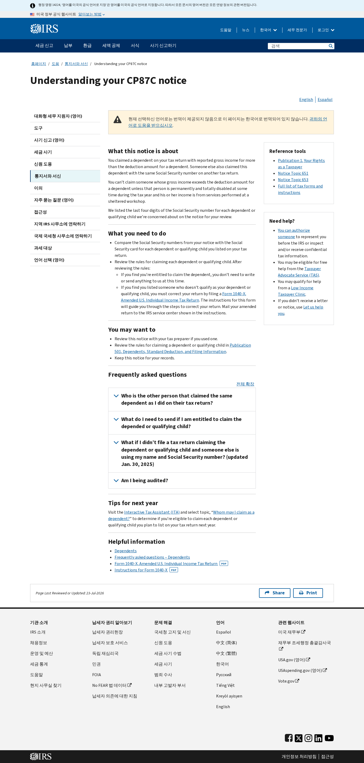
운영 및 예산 (41, 653)
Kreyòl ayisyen (229, 696)
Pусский (223, 674)
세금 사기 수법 (167, 653)
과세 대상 (43, 248)
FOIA (96, 674)
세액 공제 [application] (111, 45)
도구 (38, 128)
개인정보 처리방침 (299, 756)
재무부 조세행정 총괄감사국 (304, 643)
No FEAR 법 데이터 (109, 685)
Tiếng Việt (225, 685)
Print (311, 593)
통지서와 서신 (76, 63)
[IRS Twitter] (299, 737)
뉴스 (245, 30)
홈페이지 (38, 63)
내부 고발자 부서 (170, 685)
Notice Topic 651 (293, 173)
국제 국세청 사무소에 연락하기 (63, 236)
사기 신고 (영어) (49, 140)
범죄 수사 (163, 674)
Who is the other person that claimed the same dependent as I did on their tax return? (176, 399)
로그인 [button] (324, 30)
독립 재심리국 (105, 653)
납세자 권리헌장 (107, 632)
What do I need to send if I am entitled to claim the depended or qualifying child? (181, 423)
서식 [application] (135, 45)
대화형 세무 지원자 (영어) (58, 116)
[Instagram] (308, 737)
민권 (96, 664)
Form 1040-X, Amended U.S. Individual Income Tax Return (171, 563)
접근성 (40, 212)
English (306, 99)
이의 (38, 188)
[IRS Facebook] (289, 737)
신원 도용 (43, 164)
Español (325, 99)
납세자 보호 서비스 (110, 643)
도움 (55, 63)
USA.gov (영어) (291, 660)
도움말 (225, 30)
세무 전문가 (297, 30)
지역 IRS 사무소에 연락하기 (60, 224)
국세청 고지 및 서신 (172, 632)
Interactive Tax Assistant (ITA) (152, 512)
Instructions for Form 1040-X (145, 570)
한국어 (266, 30)
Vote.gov (286, 681)
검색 (330, 46)
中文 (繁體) (226, 653)
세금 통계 (39, 664)
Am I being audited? (144, 480)
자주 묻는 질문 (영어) (54, 200)
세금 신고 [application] (44, 45)
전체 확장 (245, 384)
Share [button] (279, 593)
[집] (44, 26)
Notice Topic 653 (293, 179)
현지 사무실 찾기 (46, 685)
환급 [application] (87, 45)
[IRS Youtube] (329, 737)
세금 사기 (43, 152)
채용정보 (38, 643)
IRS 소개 (38, 632)
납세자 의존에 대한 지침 (114, 696)
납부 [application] (68, 45)
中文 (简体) (226, 643)
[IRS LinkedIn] (318, 737)
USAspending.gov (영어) (300, 670)
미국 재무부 (289, 632)
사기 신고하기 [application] (163, 45)
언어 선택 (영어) (49, 260)
